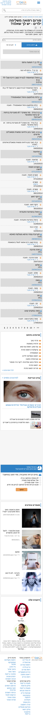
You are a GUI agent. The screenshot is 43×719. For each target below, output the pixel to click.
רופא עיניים (26, 677)
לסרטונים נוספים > (10, 378)
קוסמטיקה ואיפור (12, 663)
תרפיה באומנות (32, 344)
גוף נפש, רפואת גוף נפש (29, 347)
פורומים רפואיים (28, 17)
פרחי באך (34, 341)
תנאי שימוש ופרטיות (11, 689)
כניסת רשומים (10, 692)
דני (22, 619)
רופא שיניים (26, 670)
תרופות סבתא (25, 690)
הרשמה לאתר (10, 695)
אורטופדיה (26, 662)
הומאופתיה (34, 353)
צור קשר (12, 683)
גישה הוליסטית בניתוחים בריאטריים (16, 422)
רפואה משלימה (10, 660)
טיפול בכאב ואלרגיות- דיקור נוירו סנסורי (23, 362)
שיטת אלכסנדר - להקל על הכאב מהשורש (11, 532)
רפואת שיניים (25, 665)
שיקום (17, 552)
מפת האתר (11, 697)
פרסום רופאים (10, 686)
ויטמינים (27, 700)
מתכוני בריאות (10, 674)
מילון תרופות (7, 1)
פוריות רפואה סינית (31, 368)
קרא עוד (21, 621)
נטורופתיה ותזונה (32, 359)
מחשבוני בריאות (6, 3)
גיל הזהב (12, 667)
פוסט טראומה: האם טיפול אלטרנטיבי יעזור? (11, 511)
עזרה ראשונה (25, 705)
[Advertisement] (21, 447)
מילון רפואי (26, 709)
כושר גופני (12, 672)
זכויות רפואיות (6, 5)
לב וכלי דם (26, 660)
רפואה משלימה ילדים (30, 356)
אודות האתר (11, 700)
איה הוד (21, 639)
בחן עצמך (26, 702)
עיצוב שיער (11, 669)
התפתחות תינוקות (26, 696)
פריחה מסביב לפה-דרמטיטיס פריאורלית (25, 419)
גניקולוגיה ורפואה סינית (29, 350)
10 (31, 328)
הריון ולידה (26, 667)
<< (38, 328)
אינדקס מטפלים (24, 707)
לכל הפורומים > (8, 370)
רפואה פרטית (38, 17)
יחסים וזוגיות (11, 676)
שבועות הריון (25, 693)
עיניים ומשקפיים (24, 672)
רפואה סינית (33, 365)
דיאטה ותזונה (25, 674)
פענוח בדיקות (25, 683)
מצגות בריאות (25, 688)
